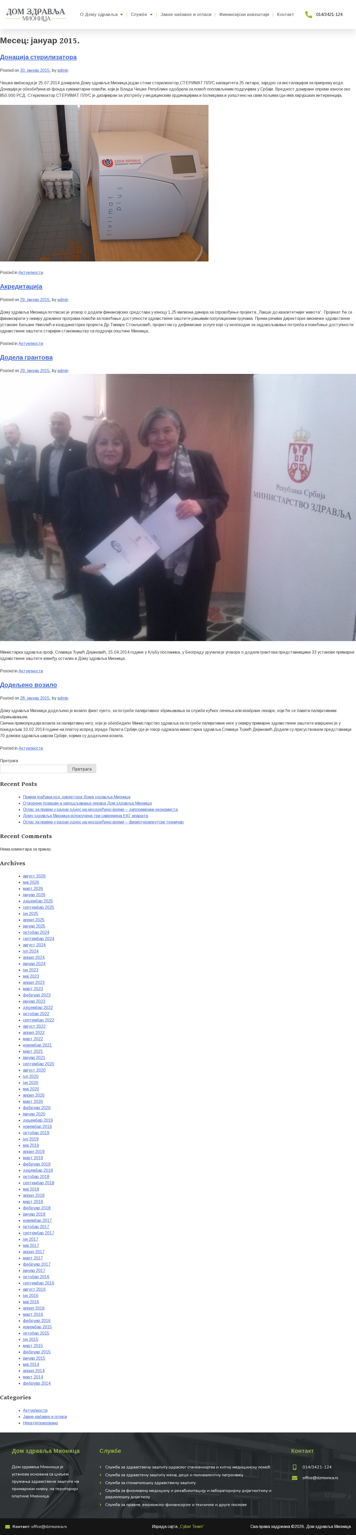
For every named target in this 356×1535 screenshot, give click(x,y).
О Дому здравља (99, 14)
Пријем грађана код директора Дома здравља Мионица (76, 797)
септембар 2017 (38, 1233)
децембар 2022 (38, 1007)
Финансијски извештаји (244, 14)
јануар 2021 (34, 1057)
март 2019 (33, 1158)
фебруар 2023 (37, 995)
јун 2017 (30, 1239)
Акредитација (21, 286)
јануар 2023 (34, 1001)
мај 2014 (31, 1364)
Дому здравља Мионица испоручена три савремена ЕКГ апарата (85, 816)
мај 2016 (31, 1302)
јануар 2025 (34, 926)
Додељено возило (28, 685)
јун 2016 (30, 1295)
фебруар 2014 (37, 1383)
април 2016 (34, 1308)
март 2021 (33, 1051)
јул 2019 (31, 1139)
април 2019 (34, 1151)
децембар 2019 (38, 1120)
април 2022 (34, 1032)
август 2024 (34, 945)
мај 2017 (31, 1245)
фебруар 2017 (37, 1264)
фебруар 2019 (37, 1164)
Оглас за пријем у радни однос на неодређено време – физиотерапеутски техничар (103, 822)
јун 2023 (30, 970)
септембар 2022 (38, 1020)
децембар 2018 (38, 1170)
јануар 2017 (34, 1270)
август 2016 (34, 1289)
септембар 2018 (38, 1183)
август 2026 (34, 876)
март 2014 (33, 1377)
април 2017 (34, 1252)
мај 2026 (31, 882)
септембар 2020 (38, 1064)
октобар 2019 (36, 1133)
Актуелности (31, 272)
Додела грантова (26, 357)
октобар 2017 (36, 1227)
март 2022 (33, 1039)
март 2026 (33, 888)
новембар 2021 (37, 1045)
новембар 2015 (37, 1327)
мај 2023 (31, 976)
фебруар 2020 (37, 1108)
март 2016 (33, 1314)
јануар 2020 (34, 1114)
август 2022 (34, 1026)
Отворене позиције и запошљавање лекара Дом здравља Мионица (87, 803)
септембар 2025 (38, 907)
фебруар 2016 (37, 1320)
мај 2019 (31, 1145)
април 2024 (34, 957)
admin (62, 70)
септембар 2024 (38, 938)
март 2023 (33, 989)
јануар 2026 (34, 895)
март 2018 (33, 1201)
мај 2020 (31, 1089)
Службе (139, 14)
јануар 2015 (34, 1358)
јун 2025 (30, 913)
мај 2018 (31, 1189)
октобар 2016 (36, 1277)
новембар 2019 (37, 1126)
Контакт (285, 14)
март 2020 (33, 1101)
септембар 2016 (38, 1283)
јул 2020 (31, 1076)
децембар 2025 (38, 901)
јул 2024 (31, 951)
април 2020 (34, 1095)
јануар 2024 (34, 963)
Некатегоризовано (40, 1423)
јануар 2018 (34, 1214)
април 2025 (34, 920)
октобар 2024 (36, 932)
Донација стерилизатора (38, 57)
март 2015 (33, 1345)
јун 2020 (30, 1082)
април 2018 (34, 1195)
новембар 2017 (37, 1220)
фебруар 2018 (37, 1208)
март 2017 (33, 1258)
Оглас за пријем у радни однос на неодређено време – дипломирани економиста (100, 809)
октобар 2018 (36, 1176)
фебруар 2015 (37, 1352)
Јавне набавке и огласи (186, 14)
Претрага (9, 760)
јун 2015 (30, 1339)
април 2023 (34, 982)
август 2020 (34, 1070)
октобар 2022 (36, 1014)
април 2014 (34, 1371)
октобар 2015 (36, 1333)
